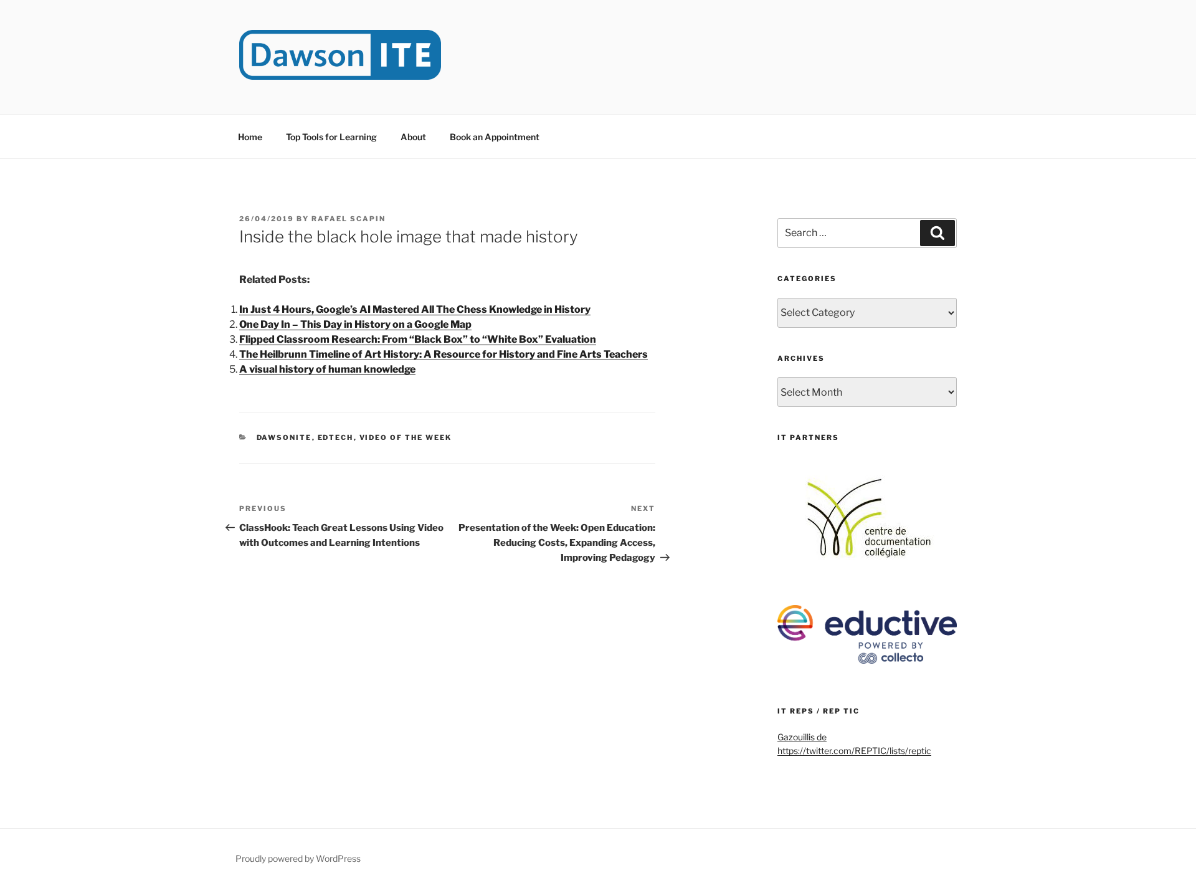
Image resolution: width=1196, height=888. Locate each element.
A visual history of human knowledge (327, 369)
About (413, 136)
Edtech (336, 437)
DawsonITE (284, 437)
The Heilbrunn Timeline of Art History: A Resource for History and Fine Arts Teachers (443, 354)
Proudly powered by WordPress (298, 858)
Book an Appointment (494, 136)
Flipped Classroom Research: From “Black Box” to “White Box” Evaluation (417, 339)
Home (250, 136)
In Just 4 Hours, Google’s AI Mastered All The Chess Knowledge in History (415, 309)
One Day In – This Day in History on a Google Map (355, 324)
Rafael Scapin (348, 218)
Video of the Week (405, 437)
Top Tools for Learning (331, 136)
